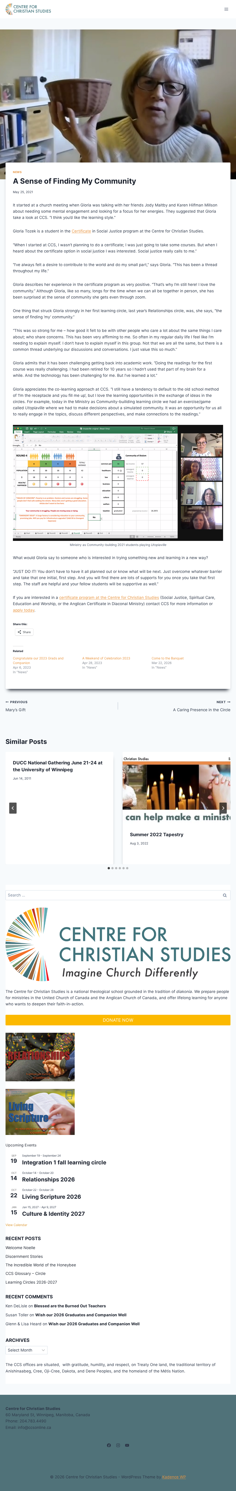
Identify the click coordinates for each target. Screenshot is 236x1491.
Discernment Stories (24, 1256)
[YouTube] (127, 1445)
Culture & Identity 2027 (53, 1213)
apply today (23, 610)
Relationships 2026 (48, 1179)
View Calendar (16, 1225)
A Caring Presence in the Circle (201, 706)
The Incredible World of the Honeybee (41, 1265)
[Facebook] (109, 1445)
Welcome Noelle (20, 1247)
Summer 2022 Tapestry (156, 834)
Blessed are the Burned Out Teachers (70, 1306)
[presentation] (176, 788)
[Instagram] (118, 1445)
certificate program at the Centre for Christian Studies (109, 597)
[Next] (223, 808)
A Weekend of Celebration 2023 (106, 658)
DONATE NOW (118, 1020)
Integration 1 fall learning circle (64, 1162)
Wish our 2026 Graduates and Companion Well (81, 1315)
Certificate (81, 231)
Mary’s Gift (17, 706)
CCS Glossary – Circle (26, 1273)
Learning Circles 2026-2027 (31, 1282)
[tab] (109, 868)
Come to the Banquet (168, 658)
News (17, 172)
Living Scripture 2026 (51, 1196)
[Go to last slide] (13, 808)
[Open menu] (226, 9)
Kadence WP (174, 1477)
